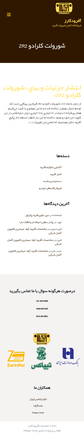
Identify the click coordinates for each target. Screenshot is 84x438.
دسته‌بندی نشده (52, 181)
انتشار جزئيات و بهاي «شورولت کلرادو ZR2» (42, 91)
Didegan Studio (38, 412)
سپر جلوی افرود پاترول (37, 215)
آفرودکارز (72, 20)
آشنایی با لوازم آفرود (51, 167)
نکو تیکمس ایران (38, 399)
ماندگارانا (38, 406)
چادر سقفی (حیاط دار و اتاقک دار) (36, 222)
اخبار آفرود (56, 174)
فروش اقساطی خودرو (50, 188)
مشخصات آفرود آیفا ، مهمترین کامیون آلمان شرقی (34, 231)
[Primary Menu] (9, 15)
